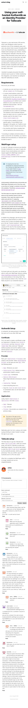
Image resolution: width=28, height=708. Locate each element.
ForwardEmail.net (8, 101)
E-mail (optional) (5, 494)
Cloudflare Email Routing (18, 99)
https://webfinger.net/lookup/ (9, 275)
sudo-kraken (10, 606)
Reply (3, 516)
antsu (10, 468)
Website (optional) (6, 498)
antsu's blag (5, 2)
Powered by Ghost (14, 699)
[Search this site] (23, 2)
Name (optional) (5, 490)
